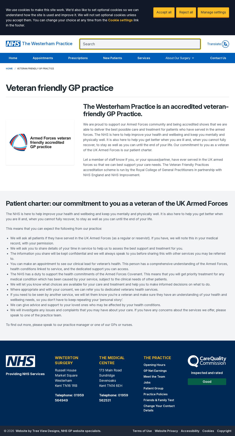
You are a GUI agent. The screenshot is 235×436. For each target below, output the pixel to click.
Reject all (186, 12)
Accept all (163, 12)
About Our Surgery (177, 58)
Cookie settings (120, 20)
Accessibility (190, 431)
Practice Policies (156, 394)
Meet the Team (154, 376)
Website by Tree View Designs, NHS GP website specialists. (58, 431)
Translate (214, 44)
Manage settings (213, 12)
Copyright (224, 431)
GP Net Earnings (155, 371)
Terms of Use (142, 431)
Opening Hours (154, 365)
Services (144, 58)
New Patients (112, 58)
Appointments (43, 58)
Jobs (147, 382)
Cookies (208, 431)
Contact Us (218, 58)
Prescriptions (78, 58)
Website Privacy (166, 431)
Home (13, 58)
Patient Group (153, 388)
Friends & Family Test (159, 400)
